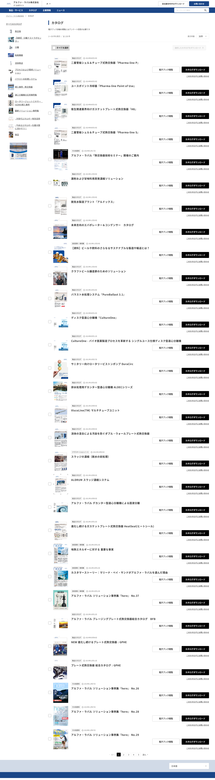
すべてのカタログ (14, 23)
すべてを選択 (62, 47)
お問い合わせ (199, 3)
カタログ (33, 10)
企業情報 (47, 10)
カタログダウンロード (195, 69)
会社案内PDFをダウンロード (173, 3)
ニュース (61, 10)
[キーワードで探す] (205, 10)
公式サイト (20, 5)
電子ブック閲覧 (166, 69)
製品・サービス (16, 10)
